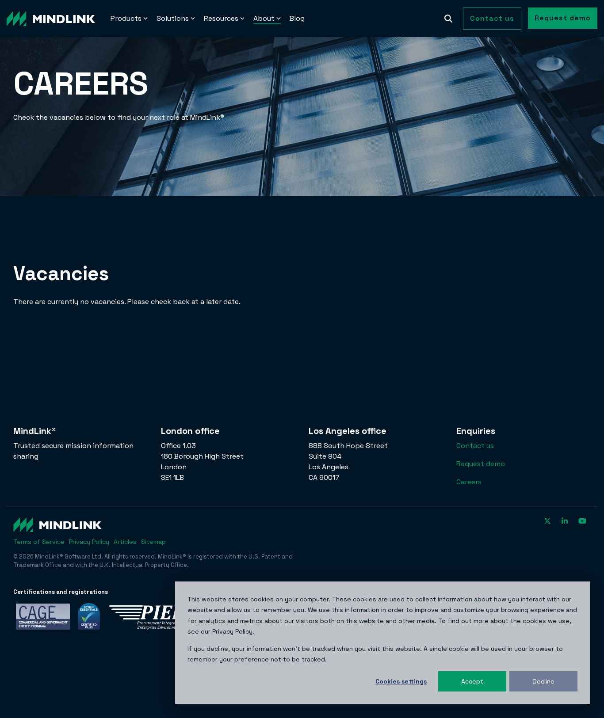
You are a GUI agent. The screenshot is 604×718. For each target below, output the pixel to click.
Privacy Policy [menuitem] (89, 542)
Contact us (492, 18)
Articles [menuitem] (125, 542)
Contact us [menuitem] (475, 445)
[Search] (448, 19)
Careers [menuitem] (469, 481)
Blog (297, 18)
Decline (543, 681)
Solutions (173, 18)
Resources (221, 18)
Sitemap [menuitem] (153, 542)
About (264, 18)
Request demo (563, 18)
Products (126, 18)
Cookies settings (401, 681)
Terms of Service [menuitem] (39, 542)
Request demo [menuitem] (480, 463)
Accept (472, 681)
